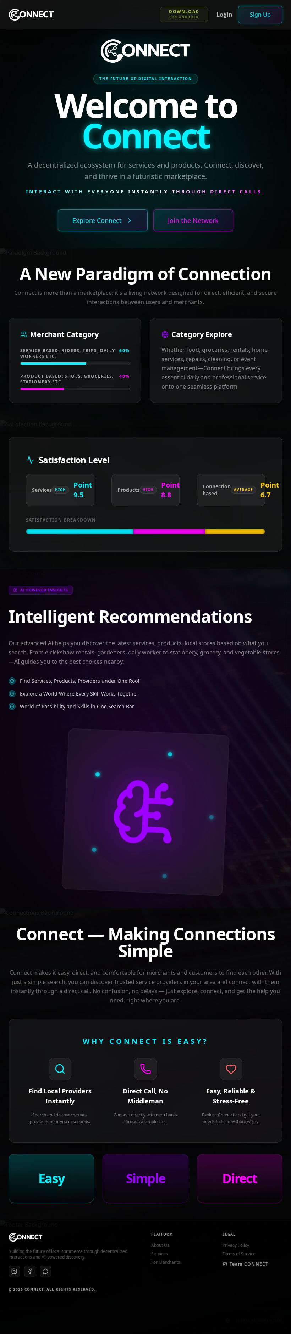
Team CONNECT (249, 1264)
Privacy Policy (236, 1245)
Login (224, 14)
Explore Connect (97, 220)
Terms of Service (239, 1254)
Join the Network (193, 220)
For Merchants (165, 1262)
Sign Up (260, 14)
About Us (160, 1245)
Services (159, 1254)
